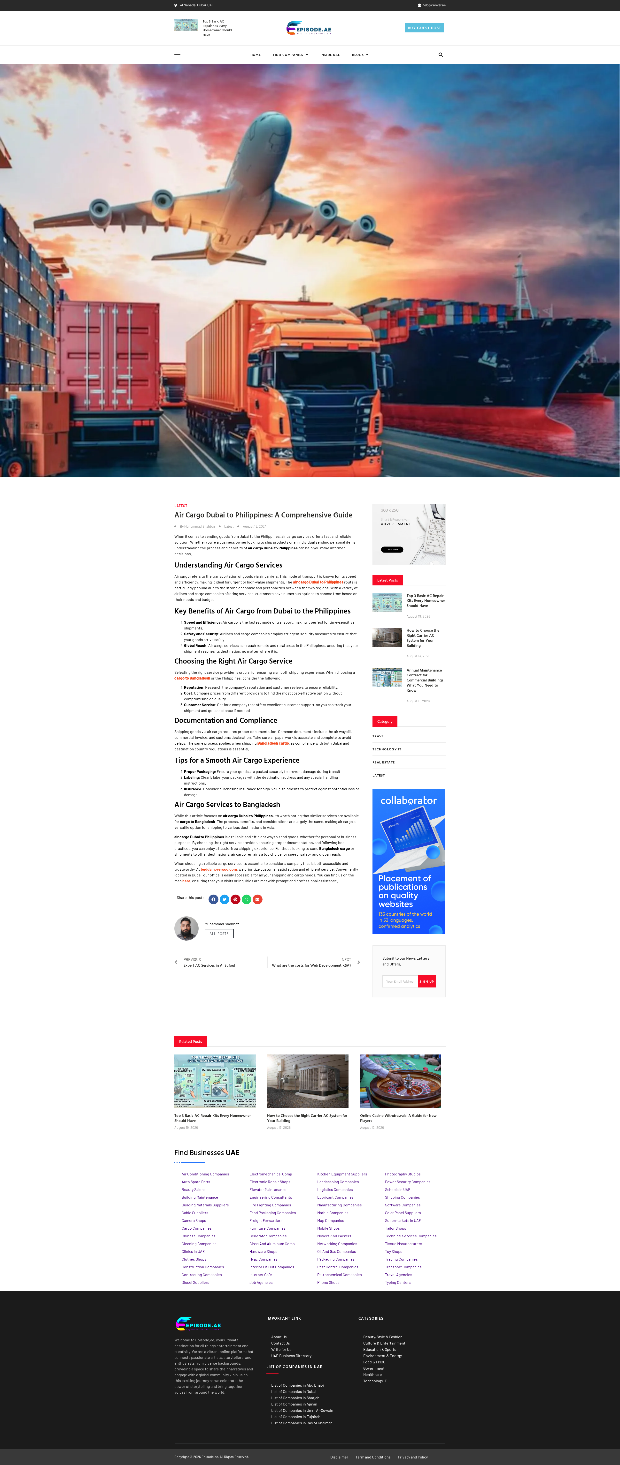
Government (374, 1368)
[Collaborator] (408, 932)
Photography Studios (403, 1174)
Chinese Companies (199, 1235)
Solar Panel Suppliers (403, 1212)
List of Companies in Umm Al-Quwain (302, 1410)
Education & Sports (379, 1349)
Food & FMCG (374, 1362)
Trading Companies (401, 1259)
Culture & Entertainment (384, 1343)
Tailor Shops (395, 1228)
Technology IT (375, 1380)
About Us (279, 1336)
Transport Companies (403, 1266)
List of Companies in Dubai (293, 1391)
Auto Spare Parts (196, 1181)
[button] (441, 55)
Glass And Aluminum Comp (272, 1243)
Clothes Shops (194, 1259)
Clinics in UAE (193, 1251)
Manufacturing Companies (339, 1205)
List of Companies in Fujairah (295, 1416)
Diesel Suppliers (195, 1282)
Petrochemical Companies (339, 1274)
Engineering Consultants (270, 1197)
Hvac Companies (263, 1259)
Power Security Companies (408, 1181)
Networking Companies (337, 1243)
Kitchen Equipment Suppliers (342, 1174)
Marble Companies (333, 1212)
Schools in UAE (398, 1189)
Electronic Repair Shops (269, 1181)
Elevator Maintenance (268, 1189)
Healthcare (372, 1374)
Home (255, 54)
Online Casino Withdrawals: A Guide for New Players (398, 1118)
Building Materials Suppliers (205, 1205)
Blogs (358, 54)
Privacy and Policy (413, 1457)
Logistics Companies (335, 1189)
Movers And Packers (334, 1235)
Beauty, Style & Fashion (383, 1336)
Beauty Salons (194, 1189)
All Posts (219, 933)
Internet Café (260, 1274)
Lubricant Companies (335, 1197)
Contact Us (280, 1343)
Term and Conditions (373, 1457)
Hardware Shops (263, 1251)
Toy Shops (393, 1251)
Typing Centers (398, 1282)
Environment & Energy (382, 1355)
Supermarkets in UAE (403, 1220)
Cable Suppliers (195, 1212)
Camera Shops (194, 1220)
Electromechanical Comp (270, 1174)
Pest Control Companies (337, 1266)
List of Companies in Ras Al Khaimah (302, 1422)
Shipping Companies (402, 1197)
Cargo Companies (197, 1228)
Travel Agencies (398, 1274)
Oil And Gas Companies (336, 1251)
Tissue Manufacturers (403, 1243)
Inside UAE (330, 54)
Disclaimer (339, 1457)
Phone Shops (328, 1282)
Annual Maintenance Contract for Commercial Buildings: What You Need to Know (425, 680)
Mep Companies (330, 1220)
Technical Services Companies (411, 1235)
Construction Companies (203, 1266)
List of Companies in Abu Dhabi (297, 1385)
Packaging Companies (336, 1259)
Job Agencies (261, 1282)
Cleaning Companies (199, 1243)
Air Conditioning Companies (205, 1174)
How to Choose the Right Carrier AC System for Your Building (423, 637)
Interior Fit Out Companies (271, 1266)
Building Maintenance (200, 1197)
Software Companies (403, 1205)
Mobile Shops (328, 1228)
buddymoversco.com (219, 869)
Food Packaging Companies (272, 1212)
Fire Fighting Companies (270, 1205)
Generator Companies (268, 1235)
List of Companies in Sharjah (295, 1397)
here (186, 880)
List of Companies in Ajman (294, 1404)
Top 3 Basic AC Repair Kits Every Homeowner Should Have (217, 28)
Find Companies (288, 54)
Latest (180, 506)
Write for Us (281, 1349)
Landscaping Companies (338, 1181)
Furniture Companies (267, 1228)
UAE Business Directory (291, 1355)
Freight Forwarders (265, 1220)
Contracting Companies (202, 1274)
